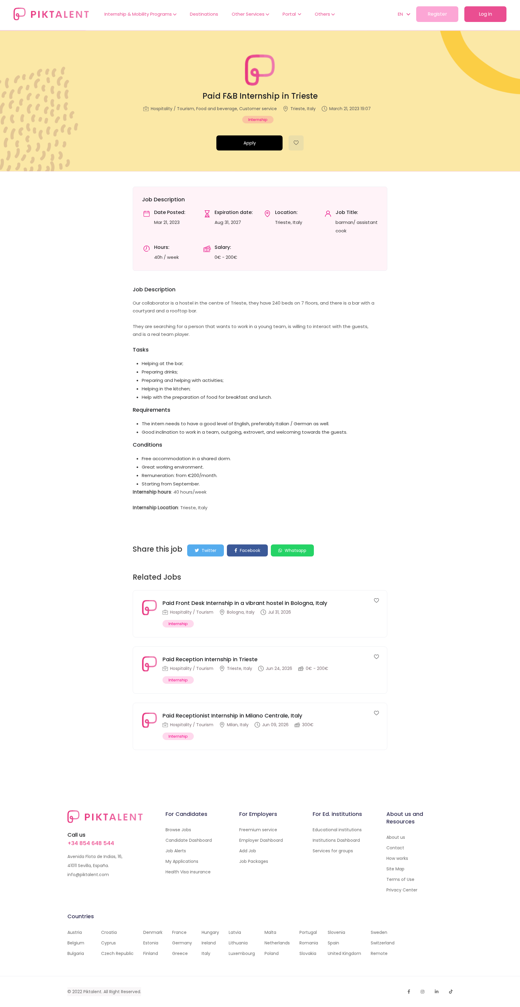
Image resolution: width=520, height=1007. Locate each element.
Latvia (235, 932)
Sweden (379, 932)
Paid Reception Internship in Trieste (210, 659)
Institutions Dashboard (336, 840)
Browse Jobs (178, 830)
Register (437, 14)
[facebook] (408, 991)
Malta (270, 932)
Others (323, 14)
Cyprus (108, 943)
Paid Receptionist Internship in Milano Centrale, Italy (232, 715)
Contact (395, 848)
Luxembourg (242, 953)
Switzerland (383, 943)
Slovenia (336, 932)
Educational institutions (337, 830)
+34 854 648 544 (90, 843)
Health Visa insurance (188, 872)
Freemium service (258, 830)
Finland (150, 953)
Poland (272, 953)
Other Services (249, 14)
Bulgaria (75, 953)
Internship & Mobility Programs (138, 14)
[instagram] (422, 991)
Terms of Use (400, 879)
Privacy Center (401, 890)
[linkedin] (436, 991)
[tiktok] (451, 991)
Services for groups (333, 851)
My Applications (182, 861)
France (179, 932)
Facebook (249, 550)
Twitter (208, 550)
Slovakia (307, 953)
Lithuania (238, 943)
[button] (401, 14)
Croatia (109, 932)
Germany (182, 943)
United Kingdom (344, 953)
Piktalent (92, 992)
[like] (296, 142)
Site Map (395, 869)
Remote (379, 953)
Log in (485, 14)
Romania (308, 943)
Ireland (209, 943)
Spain (333, 943)
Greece (180, 953)
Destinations (204, 14)
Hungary (210, 932)
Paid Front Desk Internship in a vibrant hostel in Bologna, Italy (244, 603)
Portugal (308, 932)
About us (395, 837)
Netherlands (277, 943)
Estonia (150, 943)
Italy (206, 953)
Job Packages (253, 861)
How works (397, 858)
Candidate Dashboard (189, 840)
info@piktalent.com (88, 875)
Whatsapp (294, 550)
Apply (249, 143)
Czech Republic (117, 953)
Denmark (152, 932)
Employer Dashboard (261, 840)
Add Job (247, 851)
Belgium (75, 943)
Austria (74, 932)
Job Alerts (176, 851)
